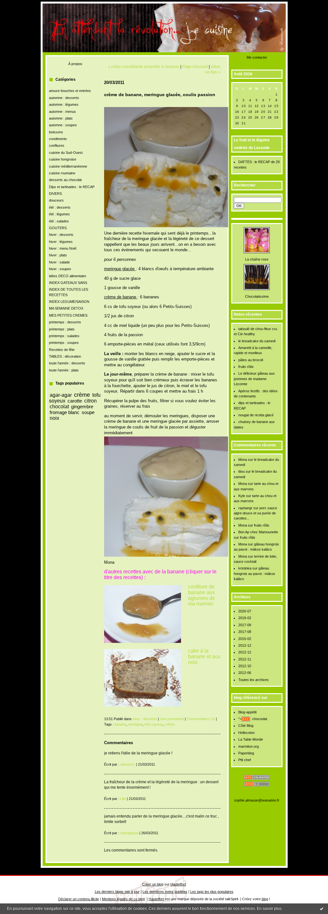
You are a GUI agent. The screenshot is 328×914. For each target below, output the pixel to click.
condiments (58, 139)
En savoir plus (269, 908)
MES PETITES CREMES (68, 315)
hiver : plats (58, 255)
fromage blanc (64, 412)
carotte (75, 400)
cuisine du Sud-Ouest (66, 152)
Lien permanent (172, 719)
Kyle (241, 496)
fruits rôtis (246, 367)
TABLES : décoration (65, 356)
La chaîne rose (256, 259)
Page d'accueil (195, 66)
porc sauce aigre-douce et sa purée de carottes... (255, 513)
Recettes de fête (62, 350)
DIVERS (55, 193)
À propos (75, 64)
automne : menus (62, 111)
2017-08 (244, 632)
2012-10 (244, 666)
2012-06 (244, 673)
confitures (56, 145)
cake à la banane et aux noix (204, 656)
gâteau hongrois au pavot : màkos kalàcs (254, 573)
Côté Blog (245, 725)
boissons (56, 132)
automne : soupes (63, 125)
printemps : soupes (64, 343)
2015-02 (244, 639)
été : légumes (59, 214)
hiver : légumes (61, 242)
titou (241, 471)
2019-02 (244, 618)
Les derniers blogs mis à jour (117, 891)
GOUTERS (58, 228)
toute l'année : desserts (67, 363)
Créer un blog (152, 884)
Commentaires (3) (201, 719)
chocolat (59, 406)
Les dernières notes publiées (165, 891)
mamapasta (129, 833)
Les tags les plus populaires (212, 891)
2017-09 (244, 625)
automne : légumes (63, 104)
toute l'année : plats (64, 370)
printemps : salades (64, 336)
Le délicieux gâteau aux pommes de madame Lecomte (254, 378)
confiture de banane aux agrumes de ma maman (201, 595)
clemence (127, 764)
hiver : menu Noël (62, 248)
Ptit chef (244, 760)
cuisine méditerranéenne (68, 166)
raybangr (245, 508)
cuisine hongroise (62, 159)
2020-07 (244, 611)
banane (120, 724)
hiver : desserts (61, 235)
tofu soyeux (153, 724)
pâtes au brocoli (250, 360)
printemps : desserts (65, 322)
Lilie (123, 799)
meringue (135, 724)
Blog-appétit (247, 712)
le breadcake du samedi (256, 341)
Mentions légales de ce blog (123, 899)
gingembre (82, 406)
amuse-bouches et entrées (70, 91)
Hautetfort (178, 884)
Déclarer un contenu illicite (78, 899)
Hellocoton (246, 733)
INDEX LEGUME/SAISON (69, 301)
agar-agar (61, 395)
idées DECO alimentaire (67, 276)
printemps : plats (62, 329)
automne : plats (61, 118)
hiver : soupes (60, 269)
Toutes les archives (253, 680)
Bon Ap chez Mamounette (258, 532)
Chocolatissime (257, 296)
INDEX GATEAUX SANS (68, 283)
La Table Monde (250, 739)
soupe (88, 412)
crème (82, 395)
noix (54, 418)
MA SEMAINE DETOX (66, 308)
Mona (242, 459)
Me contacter (257, 57)
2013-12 (244, 645)
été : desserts (59, 207)
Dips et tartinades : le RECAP (71, 187)
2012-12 (244, 652)
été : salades (59, 221)
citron (90, 400)
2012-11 (244, 659)
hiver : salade (59, 262)
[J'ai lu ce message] (321, 908)
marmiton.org (248, 746)
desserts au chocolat (65, 180)
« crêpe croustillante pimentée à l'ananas (143, 66)
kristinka (244, 568)
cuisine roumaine (62, 173)
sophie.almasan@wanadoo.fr (256, 800)
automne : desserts (64, 98)
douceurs (56, 200)
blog (265, 899)
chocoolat (259, 719)
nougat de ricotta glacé (256, 415)
